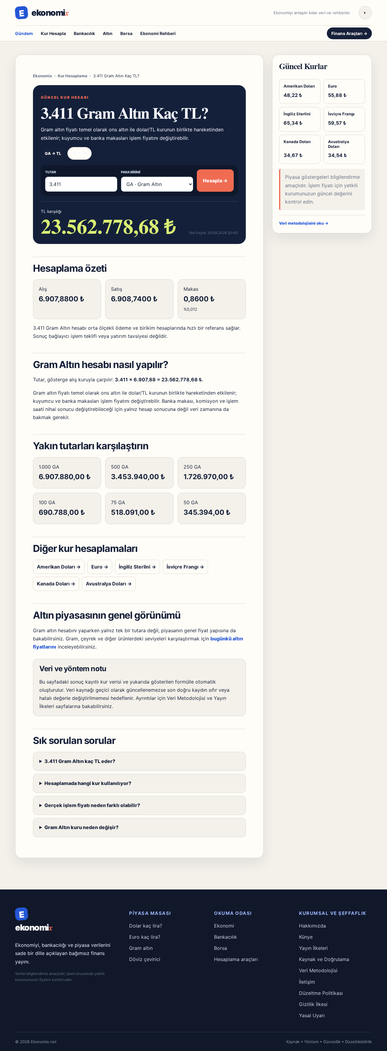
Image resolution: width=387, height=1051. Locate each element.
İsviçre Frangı (185, 567)
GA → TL (53, 153)
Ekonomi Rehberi (158, 33)
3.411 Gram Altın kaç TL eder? (79, 761)
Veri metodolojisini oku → (303, 223)
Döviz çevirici (144, 959)
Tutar (50, 172)
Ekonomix (42, 75)
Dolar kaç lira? (145, 926)
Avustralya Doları (109, 584)
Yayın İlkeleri (313, 948)
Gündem (24, 33)
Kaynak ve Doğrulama (324, 959)
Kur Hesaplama (72, 75)
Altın (107, 33)
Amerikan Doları (59, 567)
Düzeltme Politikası (321, 993)
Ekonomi (224, 926)
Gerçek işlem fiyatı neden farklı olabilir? (92, 805)
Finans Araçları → (349, 33)
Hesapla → (215, 181)
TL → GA (79, 153)
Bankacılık (84, 33)
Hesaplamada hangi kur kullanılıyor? (87, 783)
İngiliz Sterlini (137, 567)
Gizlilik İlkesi (313, 1004)
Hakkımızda (312, 926)
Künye (306, 937)
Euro (99, 567)
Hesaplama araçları (236, 959)
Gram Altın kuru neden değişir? (81, 827)
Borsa (126, 33)
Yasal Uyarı (312, 1015)
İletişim (307, 982)
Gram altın (141, 948)
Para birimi (130, 172)
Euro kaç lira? (144, 937)
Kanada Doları (56, 584)
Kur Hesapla (53, 33)
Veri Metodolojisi (186, 698)
